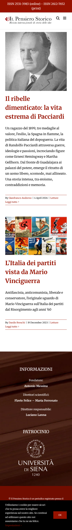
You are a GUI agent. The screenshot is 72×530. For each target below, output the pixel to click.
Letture (54, 197)
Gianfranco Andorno (20, 197)
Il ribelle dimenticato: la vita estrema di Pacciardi (34, 107)
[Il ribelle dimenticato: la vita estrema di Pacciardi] (36, 61)
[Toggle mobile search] (58, 18)
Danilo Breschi (17, 322)
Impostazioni (12, 525)
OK (60, 515)
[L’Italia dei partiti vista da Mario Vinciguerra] (36, 235)
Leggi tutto (11, 201)
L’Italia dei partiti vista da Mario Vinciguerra (30, 272)
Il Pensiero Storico (20, 498)
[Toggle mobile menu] (65, 18)
